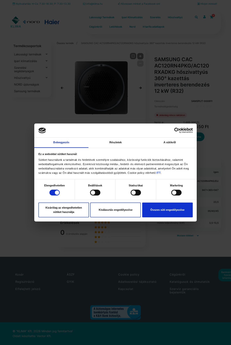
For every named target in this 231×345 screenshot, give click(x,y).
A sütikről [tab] (170, 142)
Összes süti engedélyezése (167, 209)
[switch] (95, 193)
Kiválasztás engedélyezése (115, 209)
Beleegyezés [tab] (61, 142)
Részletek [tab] (115, 142)
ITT (158, 172)
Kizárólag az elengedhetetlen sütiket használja (63, 209)
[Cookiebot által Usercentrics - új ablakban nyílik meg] (177, 130)
